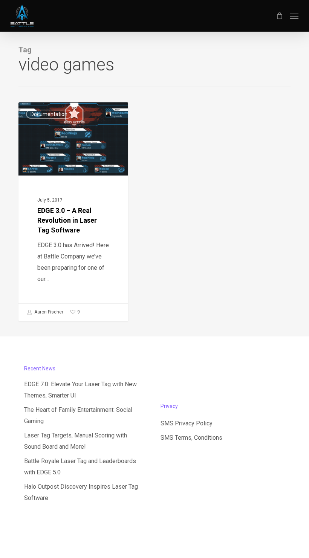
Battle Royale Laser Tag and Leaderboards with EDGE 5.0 (80, 466)
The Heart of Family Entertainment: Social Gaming (78, 415)
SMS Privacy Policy (187, 423)
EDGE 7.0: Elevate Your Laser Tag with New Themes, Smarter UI (80, 390)
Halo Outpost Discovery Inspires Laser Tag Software (81, 492)
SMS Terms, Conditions (191, 437)
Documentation (49, 114)
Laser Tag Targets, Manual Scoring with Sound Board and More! (75, 441)
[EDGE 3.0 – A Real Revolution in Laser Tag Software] (73, 211)
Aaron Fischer (48, 312)
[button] (294, 16)
